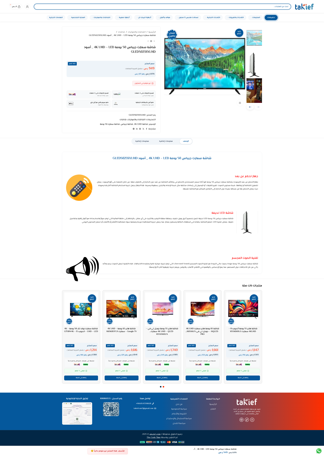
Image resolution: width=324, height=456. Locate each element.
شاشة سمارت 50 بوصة (110, 124)
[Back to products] (151, 41)
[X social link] (143, 129)
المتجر (213, 409)
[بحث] (37, 6)
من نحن (179, 404)
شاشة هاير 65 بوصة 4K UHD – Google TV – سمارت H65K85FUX (121, 330)
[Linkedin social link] (136, 129)
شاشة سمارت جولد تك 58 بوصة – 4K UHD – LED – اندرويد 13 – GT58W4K (81, 330)
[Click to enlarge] (240, 103)
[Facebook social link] (146, 129)
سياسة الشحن (179, 423)
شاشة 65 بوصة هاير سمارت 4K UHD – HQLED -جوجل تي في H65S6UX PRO (202, 331)
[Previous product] (154, 41)
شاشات (121, 32)
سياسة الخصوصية (179, 409)
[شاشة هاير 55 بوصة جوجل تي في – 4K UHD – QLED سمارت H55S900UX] (162, 309)
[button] (250, 107)
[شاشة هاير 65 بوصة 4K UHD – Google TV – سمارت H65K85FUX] (122, 309)
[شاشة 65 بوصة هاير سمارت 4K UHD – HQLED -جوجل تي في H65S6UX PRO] (202, 309)
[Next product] (148, 41)
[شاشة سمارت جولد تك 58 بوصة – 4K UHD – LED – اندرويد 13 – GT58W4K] (81, 309)
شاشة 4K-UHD (141, 124)
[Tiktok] (247, 420)
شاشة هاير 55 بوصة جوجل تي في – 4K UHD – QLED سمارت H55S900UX (162, 331)
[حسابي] (27, 6)
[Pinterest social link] (140, 129)
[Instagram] (252, 420)
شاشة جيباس (127, 124)
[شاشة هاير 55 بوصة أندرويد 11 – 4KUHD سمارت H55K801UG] (243, 309)
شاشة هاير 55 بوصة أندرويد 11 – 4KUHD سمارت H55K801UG (243, 330)
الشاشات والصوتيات (137, 32)
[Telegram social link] (133, 129)
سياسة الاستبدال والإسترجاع (179, 418)
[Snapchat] (241, 420)
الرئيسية (152, 32)
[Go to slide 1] (163, 387)
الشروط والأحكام (179, 414)
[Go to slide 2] (160, 387)
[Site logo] (304, 6)
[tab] (186, 141)
